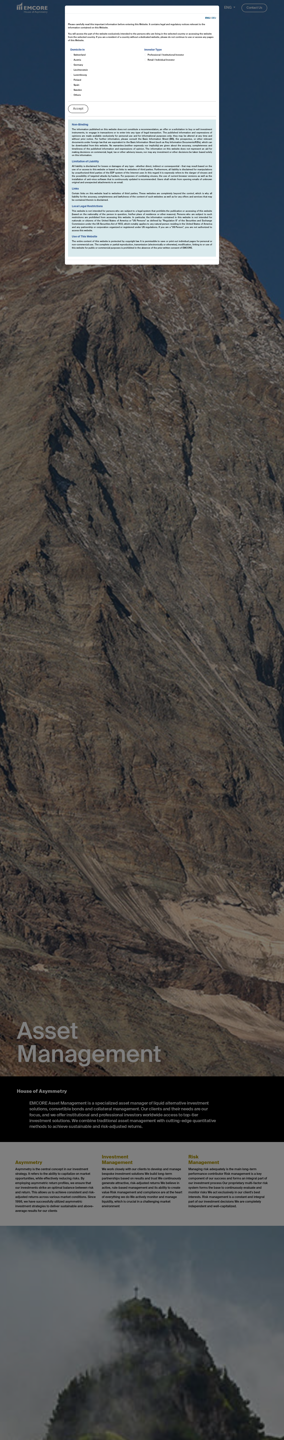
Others (77, 95)
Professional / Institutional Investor (166, 55)
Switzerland (80, 55)
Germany (78, 65)
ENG (207, 18)
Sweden (78, 90)
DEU (214, 18)
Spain (76, 85)
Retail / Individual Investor (161, 60)
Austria (77, 60)
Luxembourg (80, 75)
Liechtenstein (81, 70)
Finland (77, 80)
